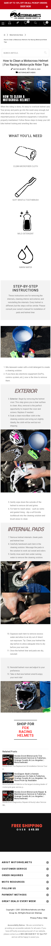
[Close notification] (47, 7)
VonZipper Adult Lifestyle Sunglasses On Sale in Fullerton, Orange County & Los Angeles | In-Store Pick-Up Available (30, 777)
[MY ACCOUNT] (9, 23)
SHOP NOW (25, 6)
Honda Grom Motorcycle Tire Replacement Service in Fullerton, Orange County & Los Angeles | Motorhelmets (30, 759)
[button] (45, 24)
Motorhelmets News (16, 35)
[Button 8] (45, 53)
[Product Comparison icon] (17, 23)
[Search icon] (34, 23)
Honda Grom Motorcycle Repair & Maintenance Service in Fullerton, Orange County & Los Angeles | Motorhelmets (30, 795)
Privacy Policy (36, 918)
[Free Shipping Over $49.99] (25, 827)
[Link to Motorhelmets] (25, 14)
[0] (25, 23)
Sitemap (38, 913)
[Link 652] (4, 35)
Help (45, 918)
